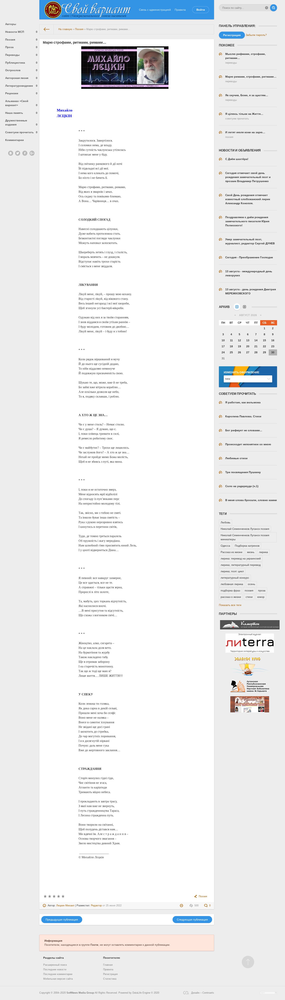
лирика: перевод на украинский (241, 558)
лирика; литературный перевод (241, 564)
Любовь (225, 522)
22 (264, 346)
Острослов (21, 70)
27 (247, 352)
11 (231, 340)
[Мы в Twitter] (17, 153)
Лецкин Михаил (65, 905)
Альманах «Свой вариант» (21, 103)
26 (239, 352)
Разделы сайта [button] (53, 957)
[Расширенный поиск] (266, 7)
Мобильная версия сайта (58, 979)
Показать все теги (230, 605)
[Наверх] (248, 962)
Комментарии (14, 140)
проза (261, 590)
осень (251, 584)
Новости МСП (21, 31)
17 (223, 346)
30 (272, 352)
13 (247, 340)
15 (264, 340)
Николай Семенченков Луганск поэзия (245, 528)
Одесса (225, 545)
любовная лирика (232, 584)
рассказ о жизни (231, 596)
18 (231, 346)
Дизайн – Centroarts (202, 992)
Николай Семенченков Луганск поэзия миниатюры (245, 537)
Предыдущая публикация (62, 919)
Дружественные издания (21, 122)
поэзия (249, 590)
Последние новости (54, 969)
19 (239, 346)
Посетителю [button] (111, 957)
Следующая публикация (192, 919)
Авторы (10, 24)
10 (223, 340)
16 (272, 340)
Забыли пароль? (256, 34)
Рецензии (21, 93)
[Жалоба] (182, 905)
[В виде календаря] (236, 306)
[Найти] (273, 7)
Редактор (96, 905)
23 (272, 346)
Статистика (109, 979)
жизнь (250, 552)
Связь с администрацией (155, 9)
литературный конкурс (235, 577)
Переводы (21, 54)
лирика (263, 552)
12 (239, 340)
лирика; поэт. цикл (232, 571)
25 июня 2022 (114, 905)
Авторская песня (21, 78)
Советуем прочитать (21, 132)
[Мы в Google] (32, 153)
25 (231, 352)
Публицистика (21, 62)
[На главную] (47, 29)
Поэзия (21, 39)
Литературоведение (21, 85)
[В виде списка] (244, 306)
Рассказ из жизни (231, 552)
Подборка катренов (247, 545)
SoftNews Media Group (80, 992)
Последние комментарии (57, 974)
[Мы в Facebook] (24, 153)
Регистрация (110, 974)
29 (264, 352)
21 (255, 346)
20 (247, 346)
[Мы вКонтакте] (10, 153)
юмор (260, 596)
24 (223, 352)
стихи (249, 596)
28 (255, 352)
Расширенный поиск (55, 965)
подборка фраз (230, 590)
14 (255, 340)
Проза (21, 47)
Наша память (21, 112)
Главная (108, 965)
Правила (180, 9)
